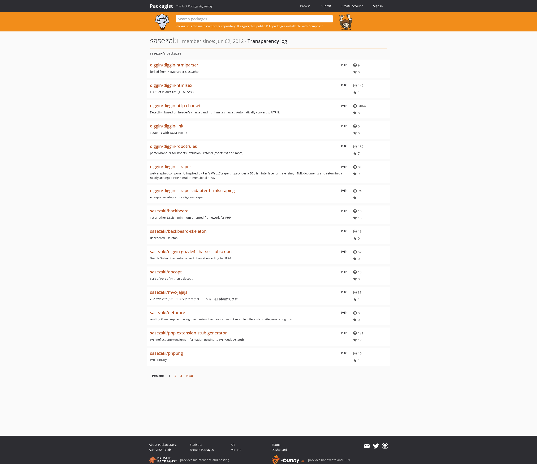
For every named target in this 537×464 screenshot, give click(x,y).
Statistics (196, 445)
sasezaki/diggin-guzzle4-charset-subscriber (191, 251)
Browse (305, 6)
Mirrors (236, 450)
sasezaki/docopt (166, 272)
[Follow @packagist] (376, 446)
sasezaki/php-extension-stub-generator (188, 333)
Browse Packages (202, 450)
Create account (352, 6)
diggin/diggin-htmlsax (171, 85)
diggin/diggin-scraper (170, 166)
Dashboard (279, 450)
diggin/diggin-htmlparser (174, 65)
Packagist (161, 6)
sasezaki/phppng (166, 353)
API (233, 445)
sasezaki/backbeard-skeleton (178, 231)
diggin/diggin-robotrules (173, 146)
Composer (213, 26)
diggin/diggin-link (166, 126)
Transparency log (267, 41)
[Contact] (367, 446)
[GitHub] (385, 446)
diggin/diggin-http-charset (175, 105)
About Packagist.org (163, 445)
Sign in (378, 6)
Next (189, 376)
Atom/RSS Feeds (160, 450)
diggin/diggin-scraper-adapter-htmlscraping (192, 190)
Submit (326, 6)
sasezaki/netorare (167, 312)
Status (276, 445)
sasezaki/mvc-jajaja (169, 292)
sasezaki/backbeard (169, 211)
